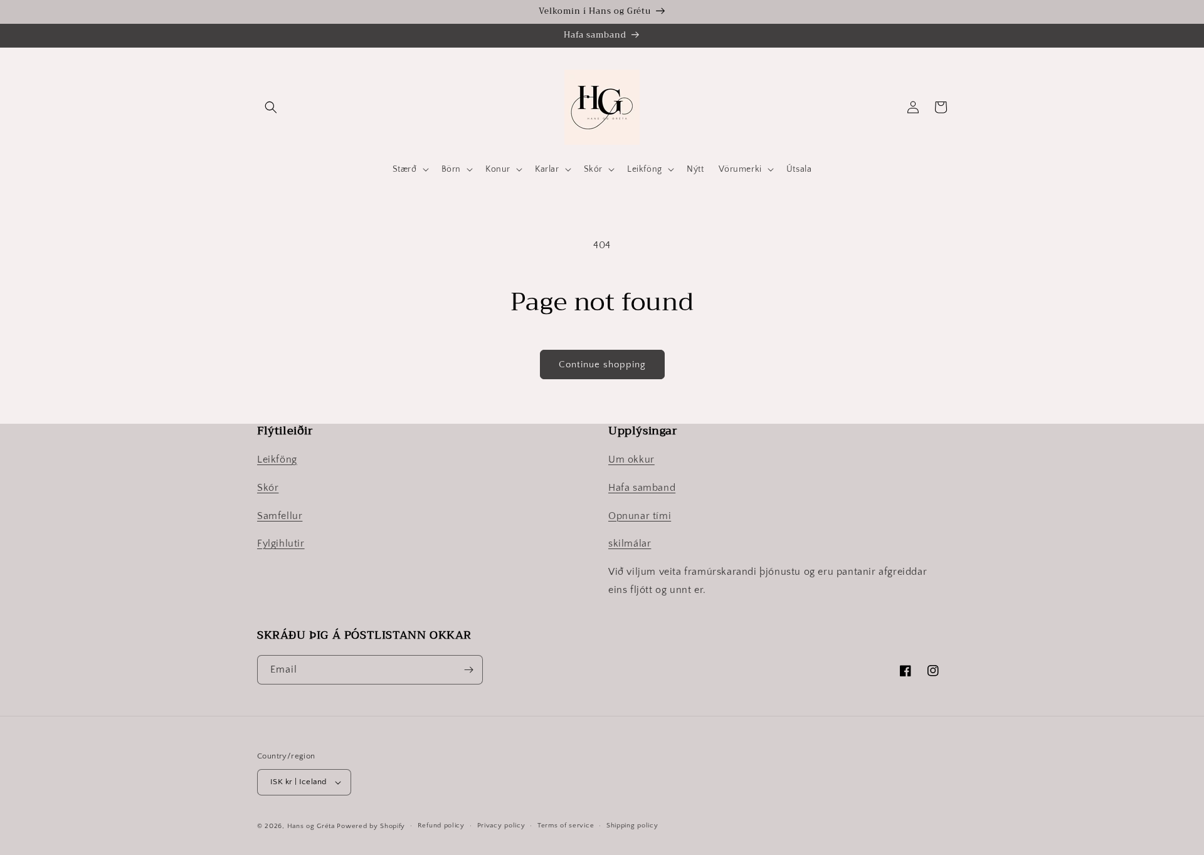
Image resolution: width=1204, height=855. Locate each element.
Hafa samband (641, 487)
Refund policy (441, 825)
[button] (271, 107)
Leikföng (277, 459)
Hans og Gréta (311, 826)
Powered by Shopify (371, 826)
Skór (267, 487)
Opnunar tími (639, 516)
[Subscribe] (468, 670)
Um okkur (631, 459)
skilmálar (629, 543)
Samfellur (279, 516)
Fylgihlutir (281, 543)
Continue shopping (602, 364)
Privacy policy (501, 825)
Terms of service (565, 825)
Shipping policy (632, 825)
